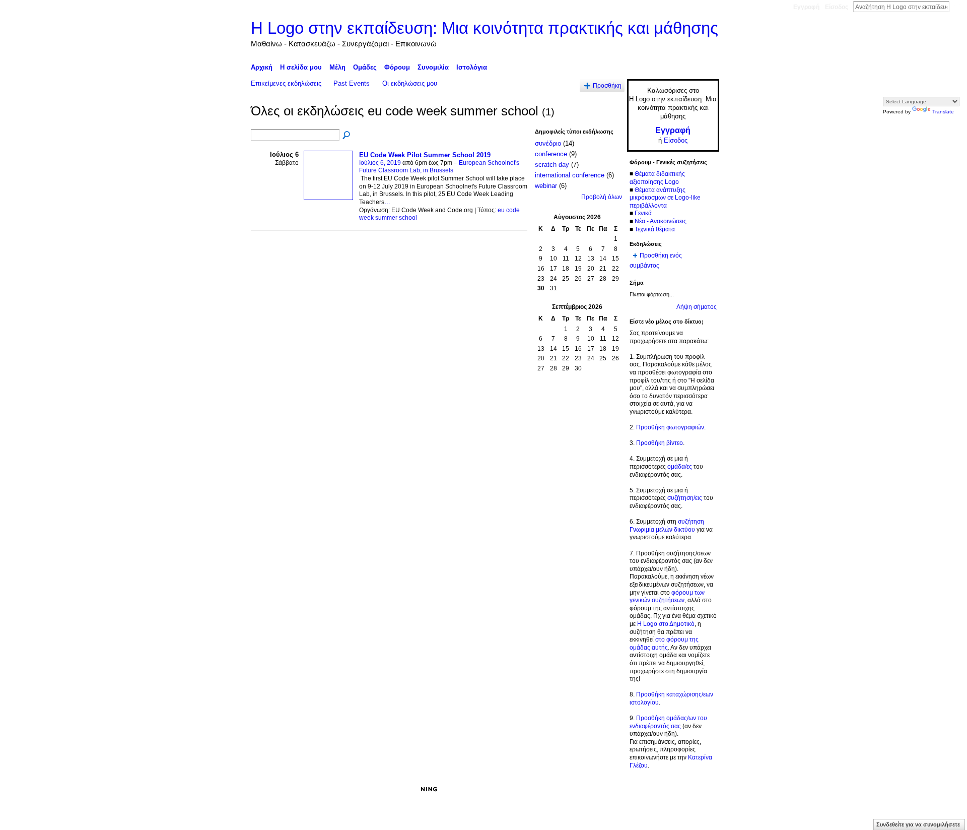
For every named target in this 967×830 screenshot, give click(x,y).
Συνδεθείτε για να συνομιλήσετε (918, 824)
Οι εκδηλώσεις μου (409, 83)
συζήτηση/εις (684, 497)
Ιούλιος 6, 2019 (380, 162)
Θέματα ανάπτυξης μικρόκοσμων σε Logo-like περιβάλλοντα (665, 197)
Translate (943, 111)
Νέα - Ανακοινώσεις (660, 221)
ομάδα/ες (679, 466)
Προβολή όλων (601, 197)
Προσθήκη (607, 85)
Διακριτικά (592, 789)
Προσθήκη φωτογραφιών (670, 427)
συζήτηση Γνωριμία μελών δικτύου (667, 525)
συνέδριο (548, 143)
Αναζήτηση (957, 6)
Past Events (351, 83)
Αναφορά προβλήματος (645, 789)
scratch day (552, 164)
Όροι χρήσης (701, 789)
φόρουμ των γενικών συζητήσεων (667, 596)
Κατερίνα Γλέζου (327, 789)
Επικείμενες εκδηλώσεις (286, 83)
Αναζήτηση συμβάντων (347, 135)
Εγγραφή (806, 7)
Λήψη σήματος (696, 306)
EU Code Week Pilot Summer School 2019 (425, 155)
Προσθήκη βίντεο (659, 442)
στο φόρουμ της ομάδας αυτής (664, 643)
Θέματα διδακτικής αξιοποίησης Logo (657, 177)
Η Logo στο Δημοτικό (666, 623)
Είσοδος (836, 7)
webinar (546, 185)
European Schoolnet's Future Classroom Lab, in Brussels (439, 166)
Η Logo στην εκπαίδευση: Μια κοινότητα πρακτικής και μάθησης (484, 28)
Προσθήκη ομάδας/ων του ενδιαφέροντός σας (668, 722)
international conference (569, 175)
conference (551, 154)
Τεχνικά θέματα (655, 229)
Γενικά (643, 213)
